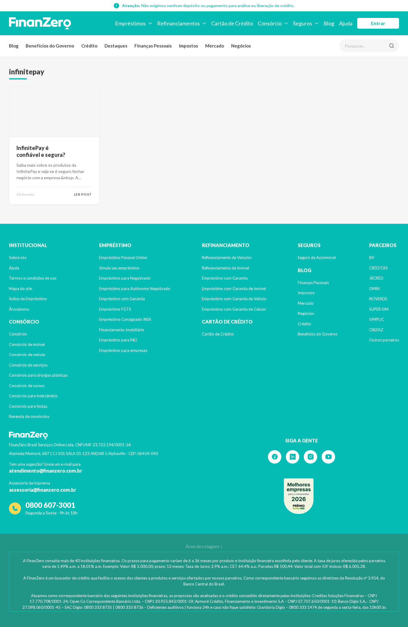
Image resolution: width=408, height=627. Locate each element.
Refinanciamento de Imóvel (225, 268)
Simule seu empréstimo (119, 268)
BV (371, 257)
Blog (14, 45)
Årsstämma (19, 309)
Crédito (89, 45)
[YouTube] (328, 457)
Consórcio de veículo (27, 354)
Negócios (241, 45)
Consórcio (18, 334)
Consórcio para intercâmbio (33, 395)
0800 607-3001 (50, 505)
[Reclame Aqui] (299, 496)
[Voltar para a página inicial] (40, 23)
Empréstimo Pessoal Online (123, 257)
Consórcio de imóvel (27, 344)
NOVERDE (378, 298)
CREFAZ (376, 329)
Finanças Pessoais (153, 45)
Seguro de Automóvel (317, 257)
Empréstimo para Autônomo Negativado (134, 288)
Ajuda (14, 268)
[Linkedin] (292, 457)
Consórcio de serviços (28, 365)
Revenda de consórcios (29, 416)
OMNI (374, 288)
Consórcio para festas (28, 406)
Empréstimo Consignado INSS (125, 319)
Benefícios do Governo (50, 45)
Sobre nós (18, 257)
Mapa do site (20, 288)
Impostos (188, 45)
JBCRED (376, 278)
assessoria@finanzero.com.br (42, 490)
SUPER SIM (379, 309)
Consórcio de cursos (27, 385)
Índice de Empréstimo (28, 298)
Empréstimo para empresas (123, 350)
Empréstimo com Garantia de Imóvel (234, 288)
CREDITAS (378, 268)
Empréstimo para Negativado (125, 278)
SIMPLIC (376, 319)
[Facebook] (274, 457)
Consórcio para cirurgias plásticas (38, 375)
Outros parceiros (384, 340)
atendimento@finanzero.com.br (45, 470)
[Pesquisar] (391, 46)
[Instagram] (310, 457)
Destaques (116, 45)
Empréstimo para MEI (118, 340)
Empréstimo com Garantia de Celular (234, 309)
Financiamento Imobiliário (121, 329)
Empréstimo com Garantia (122, 298)
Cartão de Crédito (218, 334)
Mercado (214, 45)
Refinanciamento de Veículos (226, 257)
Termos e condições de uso (32, 278)
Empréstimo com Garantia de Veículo (234, 298)
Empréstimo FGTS (115, 309)
